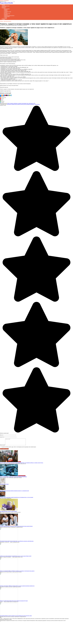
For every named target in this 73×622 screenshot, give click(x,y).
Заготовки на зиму (7, 11)
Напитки (6, 14)
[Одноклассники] (2, 95)
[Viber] (8, 95)
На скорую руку (7, 13)
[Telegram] (11, 95)
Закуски (5, 12)
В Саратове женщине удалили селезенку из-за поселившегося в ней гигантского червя (16, 615)
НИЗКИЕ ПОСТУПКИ (4, 484)
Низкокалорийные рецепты (9, 15)
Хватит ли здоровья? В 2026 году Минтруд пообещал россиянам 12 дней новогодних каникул (17, 570)
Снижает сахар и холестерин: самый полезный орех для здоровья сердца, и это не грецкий (16, 497)
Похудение (4, 6)
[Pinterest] (5, 95)
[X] (6, 95)
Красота (3, 4)
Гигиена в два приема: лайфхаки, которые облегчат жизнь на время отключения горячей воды (17, 585)
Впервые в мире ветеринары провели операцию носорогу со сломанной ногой (14, 490)
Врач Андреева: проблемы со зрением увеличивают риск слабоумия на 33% (21, 103)
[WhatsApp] (9, 95)
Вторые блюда (7, 8)
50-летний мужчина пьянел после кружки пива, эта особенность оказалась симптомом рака (16, 541)
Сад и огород (4, 18)
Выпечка (6, 9)
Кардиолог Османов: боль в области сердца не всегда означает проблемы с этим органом (23, 104)
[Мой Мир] (3, 95)
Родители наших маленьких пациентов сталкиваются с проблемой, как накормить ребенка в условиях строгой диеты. (21, 462)
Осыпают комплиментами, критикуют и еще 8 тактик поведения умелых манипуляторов (16, 526)
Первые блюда (7, 16)
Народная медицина (6, 5)
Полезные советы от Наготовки (6, 3)
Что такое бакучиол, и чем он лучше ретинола (8, 511)
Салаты (5, 17)
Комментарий (2, 444)
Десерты (5, 10)
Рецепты (3, 7)
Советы (3, 19)
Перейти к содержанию (4, 0)
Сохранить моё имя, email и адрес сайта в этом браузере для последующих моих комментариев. (18, 446)
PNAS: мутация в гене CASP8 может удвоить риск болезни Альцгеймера (13, 476)
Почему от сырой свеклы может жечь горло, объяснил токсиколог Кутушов (14, 600)
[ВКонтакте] (0, 95)
